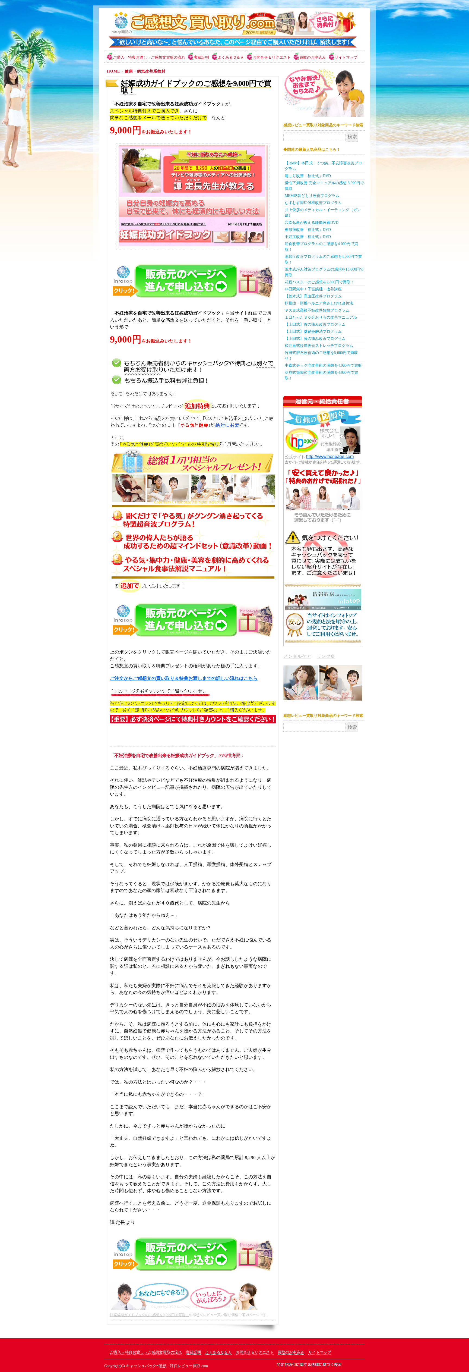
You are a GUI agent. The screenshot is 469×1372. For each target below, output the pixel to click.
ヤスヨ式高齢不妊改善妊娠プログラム (317, 310)
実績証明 (201, 57)
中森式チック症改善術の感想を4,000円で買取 (323, 365)
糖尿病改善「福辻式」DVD (308, 230)
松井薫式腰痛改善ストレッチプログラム (319, 346)
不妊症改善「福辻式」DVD (308, 237)
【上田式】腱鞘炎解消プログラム (313, 331)
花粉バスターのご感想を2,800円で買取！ (319, 282)
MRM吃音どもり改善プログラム (312, 196)
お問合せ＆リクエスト (272, 57)
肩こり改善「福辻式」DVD (308, 176)
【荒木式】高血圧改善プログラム (313, 296)
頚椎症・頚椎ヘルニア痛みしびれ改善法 (319, 303)
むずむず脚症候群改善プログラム (313, 203)
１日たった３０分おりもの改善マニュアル (321, 317)
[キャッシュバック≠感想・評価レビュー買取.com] (230, 47)
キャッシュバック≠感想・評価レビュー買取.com (167, 1366)
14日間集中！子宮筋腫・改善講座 (313, 289)
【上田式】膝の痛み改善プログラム (315, 339)
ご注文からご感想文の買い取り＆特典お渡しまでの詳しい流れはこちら (184, 678)
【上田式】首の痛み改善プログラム (315, 324)
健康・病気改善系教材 (145, 71)
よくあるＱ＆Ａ (231, 57)
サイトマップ (346, 57)
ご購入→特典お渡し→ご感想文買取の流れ (149, 57)
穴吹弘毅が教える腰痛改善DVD (311, 223)
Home (113, 71)
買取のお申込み (312, 57)
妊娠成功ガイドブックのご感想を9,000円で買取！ (196, 87)
